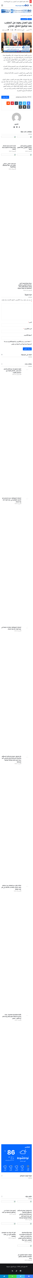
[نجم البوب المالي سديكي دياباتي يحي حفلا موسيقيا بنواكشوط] (8, 158)
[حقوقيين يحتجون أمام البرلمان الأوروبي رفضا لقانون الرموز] (24, 140)
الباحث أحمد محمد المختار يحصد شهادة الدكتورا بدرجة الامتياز (9, 147)
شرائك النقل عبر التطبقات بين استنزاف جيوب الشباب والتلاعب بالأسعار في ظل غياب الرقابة (11, 887)
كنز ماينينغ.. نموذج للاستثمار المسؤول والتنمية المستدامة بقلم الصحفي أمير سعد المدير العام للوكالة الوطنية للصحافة (11, 759)
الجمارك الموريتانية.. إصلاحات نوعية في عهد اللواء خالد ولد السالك (11, 628)
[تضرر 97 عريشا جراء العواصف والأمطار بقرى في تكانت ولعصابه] (8, 1227)
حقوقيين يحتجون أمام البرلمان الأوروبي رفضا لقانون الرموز (24, 147)
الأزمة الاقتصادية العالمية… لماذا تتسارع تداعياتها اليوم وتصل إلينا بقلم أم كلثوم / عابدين (11, 1016)
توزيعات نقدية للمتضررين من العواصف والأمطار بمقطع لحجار (25, 1257)
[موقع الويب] (19, 127)
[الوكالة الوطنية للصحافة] (22, 5)
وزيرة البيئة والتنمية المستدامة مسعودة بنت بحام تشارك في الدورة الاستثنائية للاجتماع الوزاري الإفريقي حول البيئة (25, 1236)
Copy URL (5, 97)
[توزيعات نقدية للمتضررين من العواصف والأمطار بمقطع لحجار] (24, 1249)
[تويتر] (24, 103)
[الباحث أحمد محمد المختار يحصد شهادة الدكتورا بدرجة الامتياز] (8, 140)
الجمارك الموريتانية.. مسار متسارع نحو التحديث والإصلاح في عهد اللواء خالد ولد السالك (11, 500)
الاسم (30, 322)
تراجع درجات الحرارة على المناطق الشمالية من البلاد (9, 1211)
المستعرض (23, 15)
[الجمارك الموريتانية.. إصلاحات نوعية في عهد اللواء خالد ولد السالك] (27, 690)
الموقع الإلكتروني (28, 335)
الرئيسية (28, 15)
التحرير (28, 30)
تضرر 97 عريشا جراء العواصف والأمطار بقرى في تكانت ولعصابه (9, 1234)
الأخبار (29, 19)
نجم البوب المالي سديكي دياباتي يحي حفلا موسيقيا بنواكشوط (9, 165)
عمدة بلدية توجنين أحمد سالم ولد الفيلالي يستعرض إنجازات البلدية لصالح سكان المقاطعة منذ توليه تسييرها (25, 285)
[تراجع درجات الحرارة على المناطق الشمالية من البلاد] (8, 1205)
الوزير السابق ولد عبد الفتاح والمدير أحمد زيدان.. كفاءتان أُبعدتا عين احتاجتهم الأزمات (12, 371)
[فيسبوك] (28, 103)
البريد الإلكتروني (28, 328)
